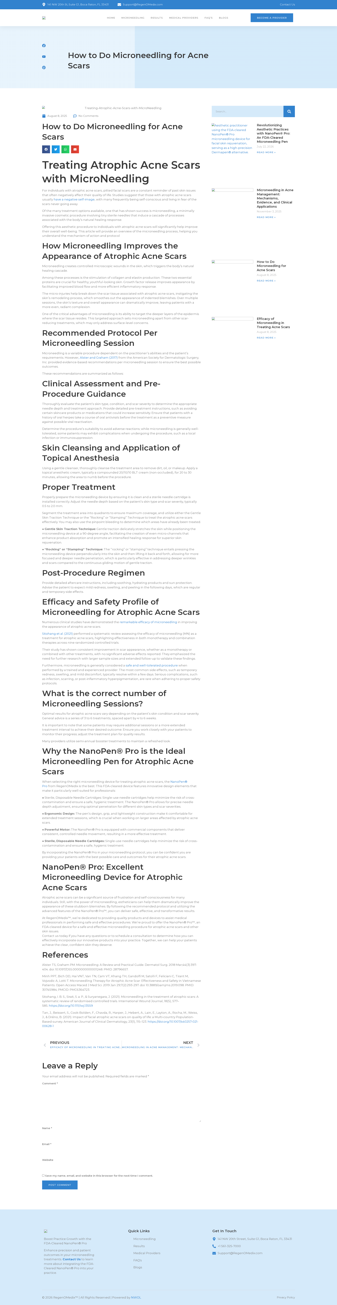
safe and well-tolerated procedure (152, 665)
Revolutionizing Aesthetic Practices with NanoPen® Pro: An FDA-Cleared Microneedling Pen (273, 133)
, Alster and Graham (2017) (98, 357)
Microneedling (132, 17)
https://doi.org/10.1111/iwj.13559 (71, 1005)
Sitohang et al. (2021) (57, 633)
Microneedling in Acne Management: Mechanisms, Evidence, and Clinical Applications (275, 198)
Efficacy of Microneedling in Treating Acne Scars (273, 323)
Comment (50, 1083)
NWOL (136, 1297)
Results (157, 17)
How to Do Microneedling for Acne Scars (271, 266)
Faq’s (208, 17)
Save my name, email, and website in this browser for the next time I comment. (99, 1175)
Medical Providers (183, 17)
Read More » (266, 152)
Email (46, 1144)
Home (111, 17)
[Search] (289, 111)
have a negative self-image (74, 199)
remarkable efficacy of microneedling (148, 622)
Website (47, 1160)
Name (47, 1128)
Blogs (223, 17)
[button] (46, 149)
